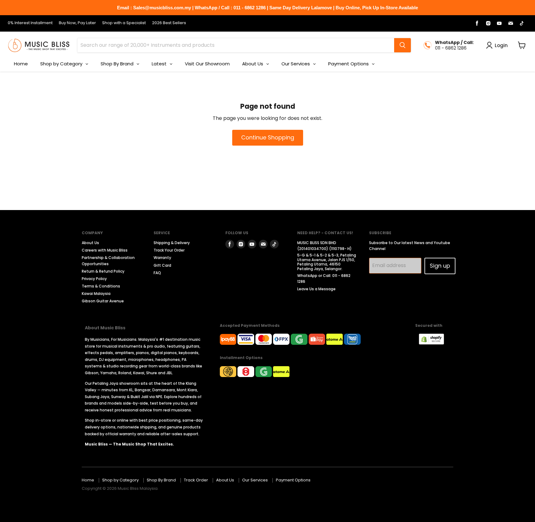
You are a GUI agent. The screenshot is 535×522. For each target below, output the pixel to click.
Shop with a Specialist (124, 23)
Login (501, 45)
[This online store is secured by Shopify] (434, 342)
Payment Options (293, 480)
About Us (90, 242)
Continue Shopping (267, 137)
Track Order (196, 480)
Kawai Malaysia (96, 293)
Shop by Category (120, 480)
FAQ (157, 272)
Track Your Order (169, 250)
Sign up (440, 266)
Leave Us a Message (316, 289)
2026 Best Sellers (169, 23)
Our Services (255, 480)
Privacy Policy (94, 278)
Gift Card (162, 265)
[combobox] (235, 45)
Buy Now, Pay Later (77, 23)
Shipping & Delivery (172, 242)
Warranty (162, 257)
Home (88, 480)
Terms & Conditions (101, 286)
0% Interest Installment (30, 23)
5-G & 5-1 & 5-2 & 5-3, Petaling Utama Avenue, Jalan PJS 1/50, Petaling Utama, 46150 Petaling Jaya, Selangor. (326, 261)
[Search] (402, 45)
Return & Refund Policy (103, 271)
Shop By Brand (161, 480)
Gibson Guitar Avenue (103, 301)
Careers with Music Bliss (105, 250)
